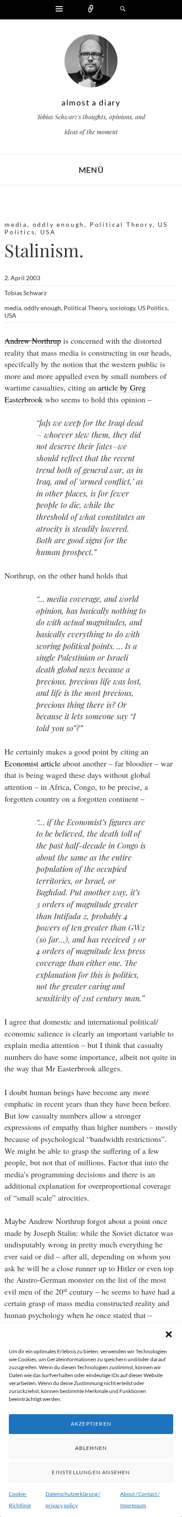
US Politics (152, 308)
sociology (122, 308)
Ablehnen (91, 1448)
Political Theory (121, 224)
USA (48, 232)
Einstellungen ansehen (91, 1472)
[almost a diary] (91, 63)
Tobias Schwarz (25, 293)
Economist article (32, 763)
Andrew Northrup (32, 340)
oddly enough (59, 224)
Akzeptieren (91, 1423)
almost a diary (91, 102)
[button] (168, 1334)
